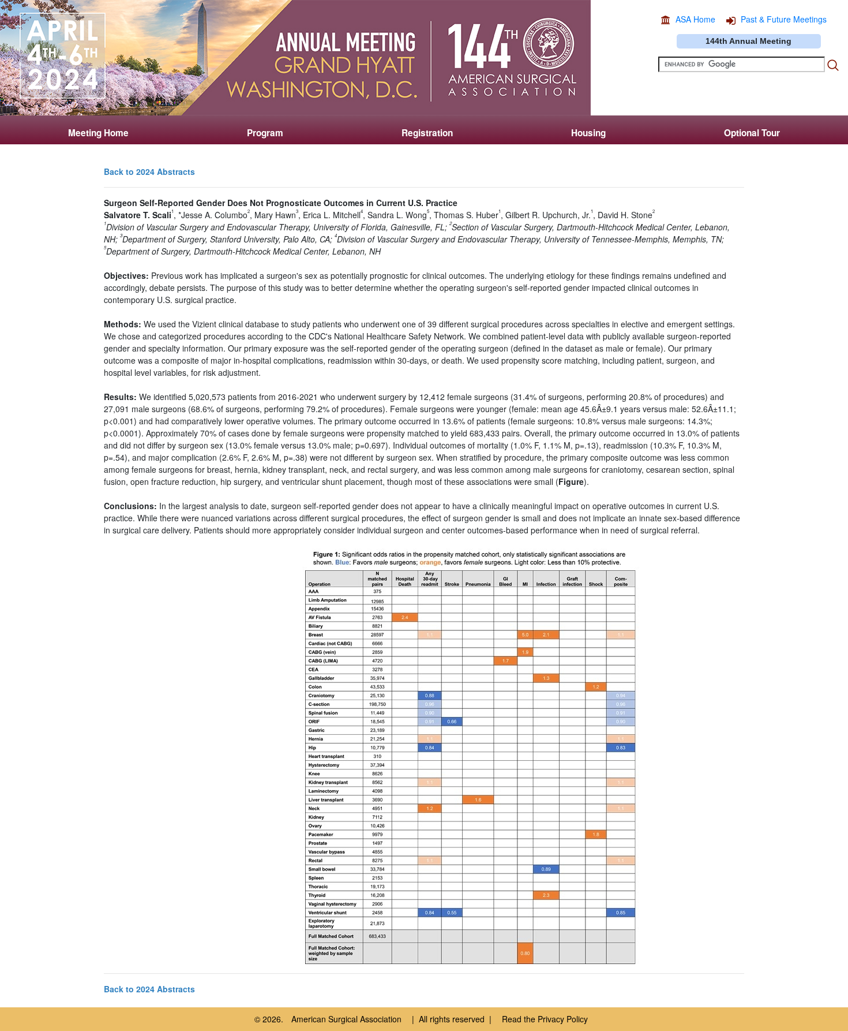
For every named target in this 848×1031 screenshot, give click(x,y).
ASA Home (695, 19)
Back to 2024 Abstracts (149, 171)
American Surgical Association (346, 1019)
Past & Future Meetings (784, 19)
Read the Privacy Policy (545, 1019)
